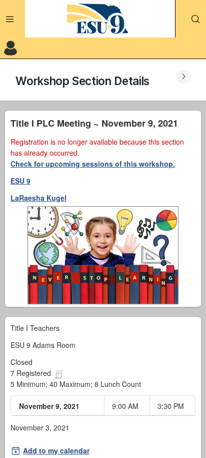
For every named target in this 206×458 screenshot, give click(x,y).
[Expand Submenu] (183, 77)
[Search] (195, 19)
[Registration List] (59, 373)
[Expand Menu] (10, 19)
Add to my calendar (56, 450)
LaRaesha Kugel (38, 198)
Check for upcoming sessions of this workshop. (92, 164)
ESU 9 (20, 181)
